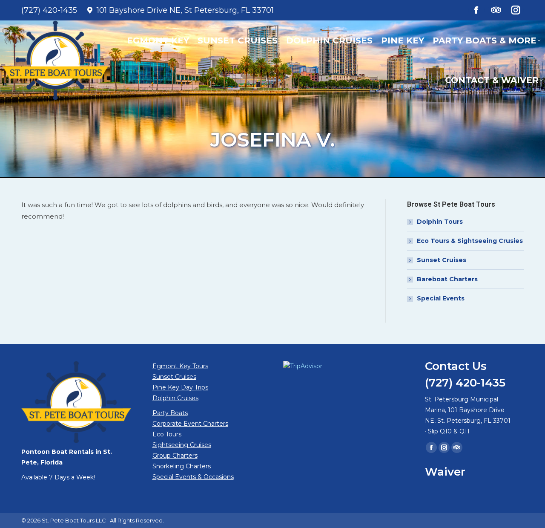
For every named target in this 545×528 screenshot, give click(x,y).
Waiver (445, 472)
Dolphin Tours (440, 221)
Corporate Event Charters (190, 423)
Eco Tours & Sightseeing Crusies (470, 241)
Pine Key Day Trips (180, 387)
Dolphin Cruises (175, 398)
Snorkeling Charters (181, 466)
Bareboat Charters (447, 279)
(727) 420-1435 (49, 10)
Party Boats (170, 413)
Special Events (441, 298)
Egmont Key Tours (180, 366)
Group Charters (175, 455)
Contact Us (456, 366)
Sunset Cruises (441, 260)
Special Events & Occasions (193, 477)
